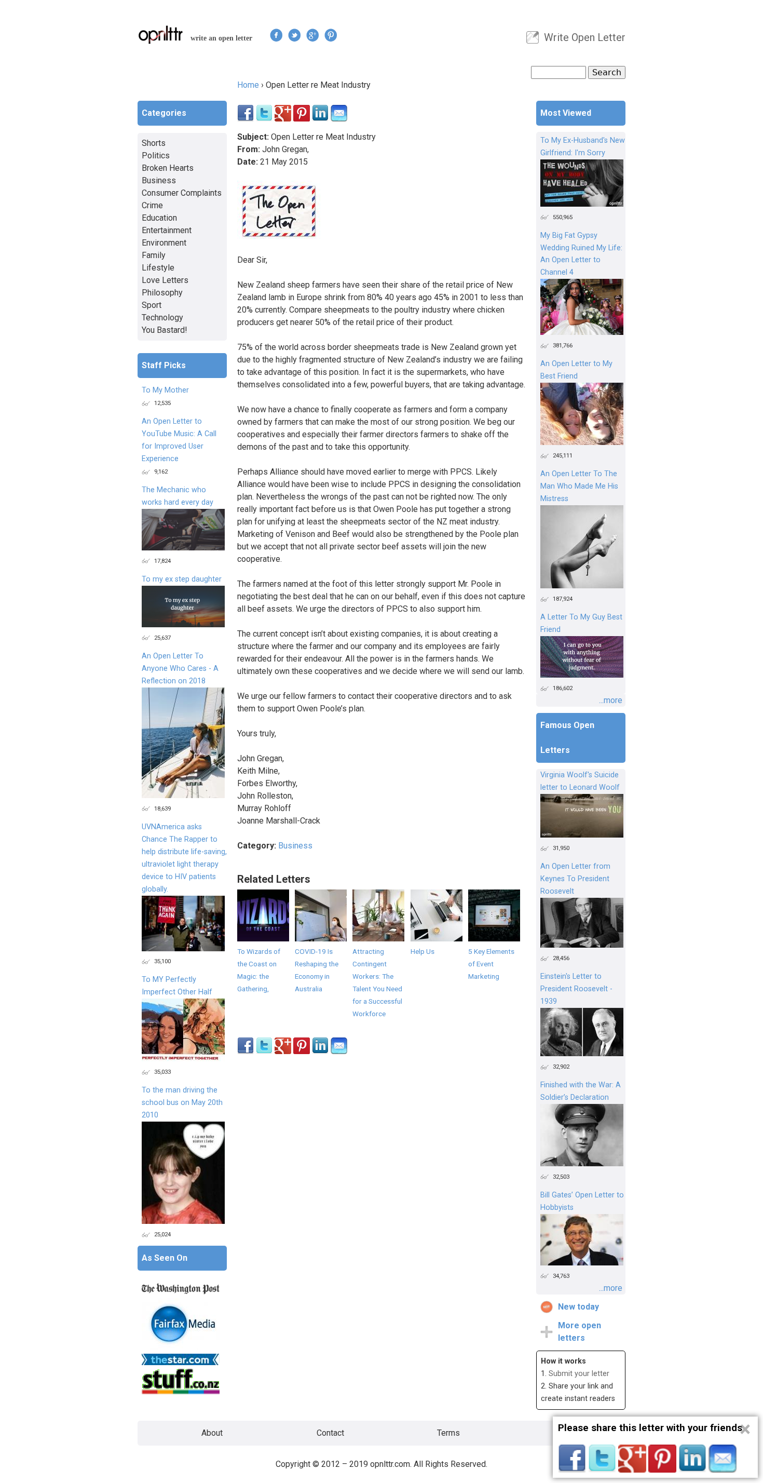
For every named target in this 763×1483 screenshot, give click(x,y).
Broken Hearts (168, 168)
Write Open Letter (584, 37)
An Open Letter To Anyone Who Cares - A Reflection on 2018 (180, 668)
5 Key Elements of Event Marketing (491, 963)
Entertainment (167, 230)
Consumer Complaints (182, 193)
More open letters (579, 1331)
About (212, 1433)
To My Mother (165, 390)
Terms (448, 1433)
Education (159, 218)
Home (248, 85)
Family (154, 255)
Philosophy (162, 293)
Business (295, 846)
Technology (162, 317)
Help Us (422, 951)
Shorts (154, 143)
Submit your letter (579, 1373)
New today (578, 1307)
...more (610, 700)
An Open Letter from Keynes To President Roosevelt (575, 879)
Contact (330, 1433)
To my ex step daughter (182, 579)
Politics (156, 155)
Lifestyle (158, 268)
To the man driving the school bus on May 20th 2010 (182, 1103)
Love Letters (165, 280)
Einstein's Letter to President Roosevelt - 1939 (576, 989)
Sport (151, 305)
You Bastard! (164, 330)
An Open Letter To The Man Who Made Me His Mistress (579, 486)
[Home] (161, 34)
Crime (152, 205)
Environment (164, 243)
